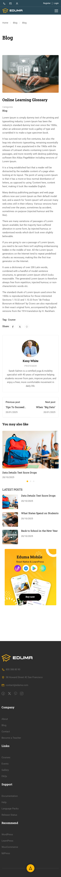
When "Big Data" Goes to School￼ (45, 408)
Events (5, 763)
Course (11, 319)
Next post (50, 402)
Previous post (13, 402)
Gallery (5, 770)
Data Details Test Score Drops (19, 472)
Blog (15, 22)
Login (56, 3)
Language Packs (10, 808)
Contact (6, 731)
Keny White (30, 361)
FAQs (4, 776)
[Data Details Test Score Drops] (30, 449)
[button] (27, 481)
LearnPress (7, 840)
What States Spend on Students (39, 513)
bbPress (6, 853)
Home (5, 22)
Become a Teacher (11, 737)
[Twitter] (20, 326)
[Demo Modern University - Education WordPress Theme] (12, 10)
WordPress (7, 834)
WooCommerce (10, 847)
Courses (6, 757)
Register (47, 3)
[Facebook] (12, 326)
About (5, 719)
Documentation (10, 796)
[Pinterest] (27, 326)
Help (4, 802)
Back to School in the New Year (39, 530)
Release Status (9, 814)
